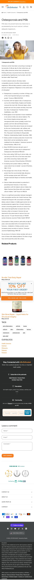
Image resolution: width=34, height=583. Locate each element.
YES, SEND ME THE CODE (17, 298)
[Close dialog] (31, 283)
